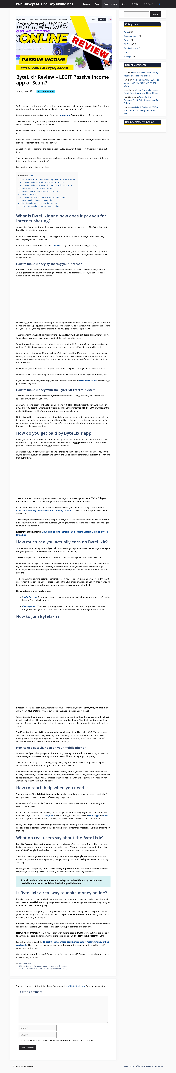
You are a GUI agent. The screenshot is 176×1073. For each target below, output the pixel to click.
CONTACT (148, 4)
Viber (105, 815)
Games (127, 40)
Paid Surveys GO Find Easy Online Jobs (44, 4)
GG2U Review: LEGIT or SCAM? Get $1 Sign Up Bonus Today (43, 968)
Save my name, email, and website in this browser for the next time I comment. (58, 1040)
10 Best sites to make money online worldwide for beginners (43, 966)
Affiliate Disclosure (76, 986)
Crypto (124, 4)
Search (155, 14)
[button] (159, 4)
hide (31, 176)
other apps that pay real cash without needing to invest (44, 510)
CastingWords (29, 606)
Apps (97, 4)
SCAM (126, 52)
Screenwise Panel (88, 380)
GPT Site (135, 4)
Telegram (48, 815)
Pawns (57, 245)
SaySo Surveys (29, 597)
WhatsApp (93, 815)
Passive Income (110, 4)
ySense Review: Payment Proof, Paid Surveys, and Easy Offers (142, 100)
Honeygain (64, 115)
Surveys (86, 4)
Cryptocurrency (131, 36)
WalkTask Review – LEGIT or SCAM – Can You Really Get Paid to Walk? (141, 82)
